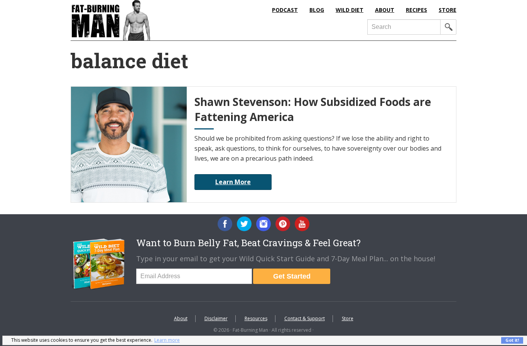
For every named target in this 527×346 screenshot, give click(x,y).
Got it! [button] (512, 340)
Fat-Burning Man (142, 20)
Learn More (233, 182)
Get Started (292, 276)
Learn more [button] (167, 340)
